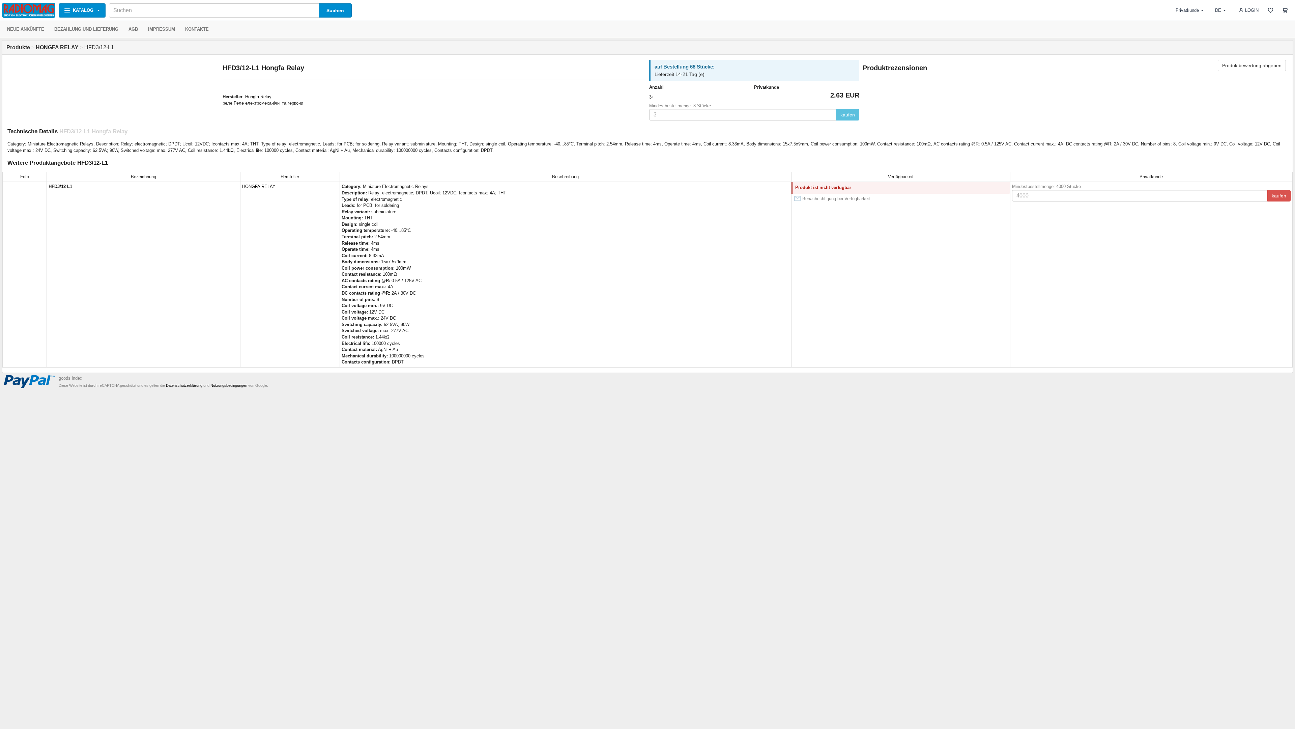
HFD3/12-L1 (60, 186)
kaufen (847, 114)
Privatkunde (1187, 10)
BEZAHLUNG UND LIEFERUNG (86, 29)
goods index (70, 378)
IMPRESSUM (161, 29)
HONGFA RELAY (259, 186)
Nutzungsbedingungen (228, 385)
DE (1218, 10)
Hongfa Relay (258, 96)
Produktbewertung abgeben (1252, 65)
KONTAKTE (197, 29)
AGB (133, 29)
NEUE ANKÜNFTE (25, 29)
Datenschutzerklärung (184, 385)
